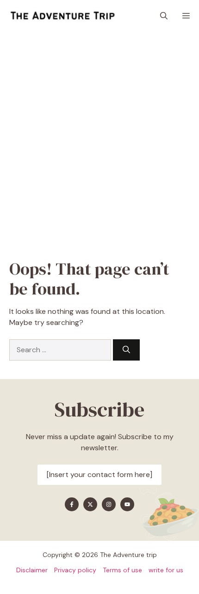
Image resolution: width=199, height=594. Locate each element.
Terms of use (122, 570)
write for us (166, 570)
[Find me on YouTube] (127, 504)
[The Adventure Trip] (62, 16)
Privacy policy (75, 570)
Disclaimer (32, 570)
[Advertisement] (99, 136)
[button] (164, 16)
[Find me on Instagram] (109, 504)
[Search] (126, 350)
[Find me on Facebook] (72, 504)
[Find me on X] (90, 504)
